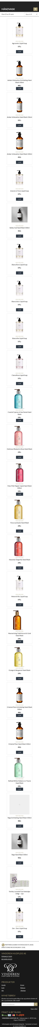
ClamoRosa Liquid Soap (19, 375)
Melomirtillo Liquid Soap (19, 596)
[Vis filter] (35, 9)
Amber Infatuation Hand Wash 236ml (19, 117)
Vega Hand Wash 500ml (20, 855)
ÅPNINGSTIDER (7, 956)
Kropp (22, 985)
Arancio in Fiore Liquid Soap (19, 191)
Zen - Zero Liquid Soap (19, 928)
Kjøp (19, 51)
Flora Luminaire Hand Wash (19, 523)
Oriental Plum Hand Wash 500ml (19, 744)
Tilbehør (23, 990)
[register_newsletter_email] (36, 1004)
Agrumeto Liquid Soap (19, 43)
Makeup (22, 988)
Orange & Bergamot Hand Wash (19, 670)
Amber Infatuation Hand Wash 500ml (19, 154)
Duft (3, 988)
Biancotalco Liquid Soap (20, 301)
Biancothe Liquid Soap (19, 338)
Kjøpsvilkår (34, 1009)
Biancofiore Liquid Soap (19, 265)
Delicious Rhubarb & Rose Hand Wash (19, 449)
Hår (3, 990)
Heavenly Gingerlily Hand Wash (19, 560)
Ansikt (4, 985)
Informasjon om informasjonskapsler (13, 1024)
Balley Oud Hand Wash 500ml (20, 228)
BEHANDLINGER (7, 959)
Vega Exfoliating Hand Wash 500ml (19, 818)
